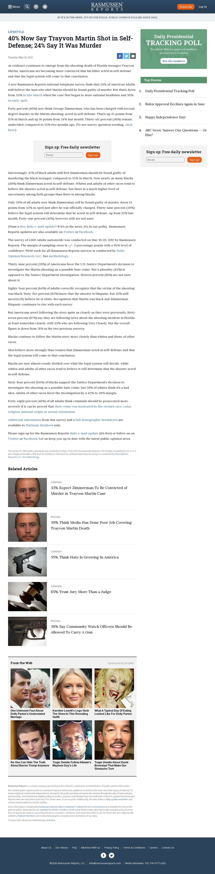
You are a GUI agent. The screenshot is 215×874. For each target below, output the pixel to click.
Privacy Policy (111, 847)
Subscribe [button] (185, 6)
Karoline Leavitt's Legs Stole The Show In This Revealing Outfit (71, 713)
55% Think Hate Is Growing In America (85, 557)
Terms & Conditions (134, 847)
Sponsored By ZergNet (121, 663)
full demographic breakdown (97, 420)
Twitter (68, 232)
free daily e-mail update (37, 226)
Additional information (24, 420)
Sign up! (93, 155)
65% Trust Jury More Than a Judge (81, 591)
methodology (58, 256)
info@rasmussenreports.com (105, 863)
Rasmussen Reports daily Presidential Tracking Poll (63, 806)
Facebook (86, 232)
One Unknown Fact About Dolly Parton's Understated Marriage (28, 713)
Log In (203, 6)
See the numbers (174, 61)
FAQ (74, 847)
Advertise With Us (90, 847)
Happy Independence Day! (165, 117)
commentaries (98, 806)
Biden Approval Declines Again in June (175, 104)
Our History (61, 847)
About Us (46, 847)
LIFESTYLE (16, 32)
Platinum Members (39, 425)
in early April (17, 100)
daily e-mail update (84, 433)
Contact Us (168, 847)
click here (50, 820)
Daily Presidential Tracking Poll (169, 91)
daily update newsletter (117, 799)
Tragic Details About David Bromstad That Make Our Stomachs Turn (111, 765)
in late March (32, 95)
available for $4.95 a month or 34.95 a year (60, 809)
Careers (153, 847)
